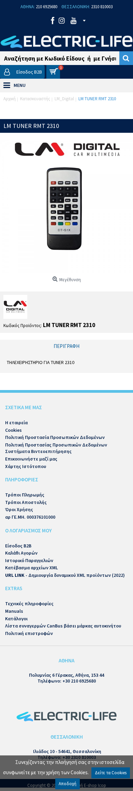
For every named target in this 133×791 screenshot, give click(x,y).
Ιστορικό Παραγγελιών (29, 560)
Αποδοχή (67, 784)
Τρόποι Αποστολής (26, 502)
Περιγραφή (66, 346)
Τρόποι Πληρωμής (24, 495)
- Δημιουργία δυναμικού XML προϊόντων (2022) (65, 575)
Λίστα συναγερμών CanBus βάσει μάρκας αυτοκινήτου (63, 626)
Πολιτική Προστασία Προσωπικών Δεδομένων (55, 437)
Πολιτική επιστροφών (29, 633)
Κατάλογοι (16, 618)
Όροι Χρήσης (19, 509)
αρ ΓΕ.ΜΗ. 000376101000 (30, 517)
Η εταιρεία (16, 422)
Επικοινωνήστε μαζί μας (31, 459)
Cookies (13, 430)
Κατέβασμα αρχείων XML (31, 568)
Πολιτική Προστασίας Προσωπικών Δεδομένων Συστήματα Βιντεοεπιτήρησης (56, 448)
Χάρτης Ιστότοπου (25, 466)
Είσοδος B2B (18, 546)
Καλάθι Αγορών (21, 553)
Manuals (14, 611)
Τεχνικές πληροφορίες (29, 603)
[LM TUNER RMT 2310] (66, 206)
